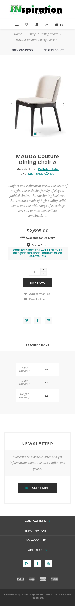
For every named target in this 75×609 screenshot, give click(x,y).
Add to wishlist (39, 293)
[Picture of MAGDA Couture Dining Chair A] (38, 104)
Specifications (37, 345)
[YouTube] (48, 563)
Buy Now (37, 282)
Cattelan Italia (48, 169)
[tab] (38, 345)
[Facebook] (37, 563)
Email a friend (38, 299)
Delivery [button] (49, 237)
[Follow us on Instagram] (27, 563)
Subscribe (40, 488)
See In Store (40, 245)
